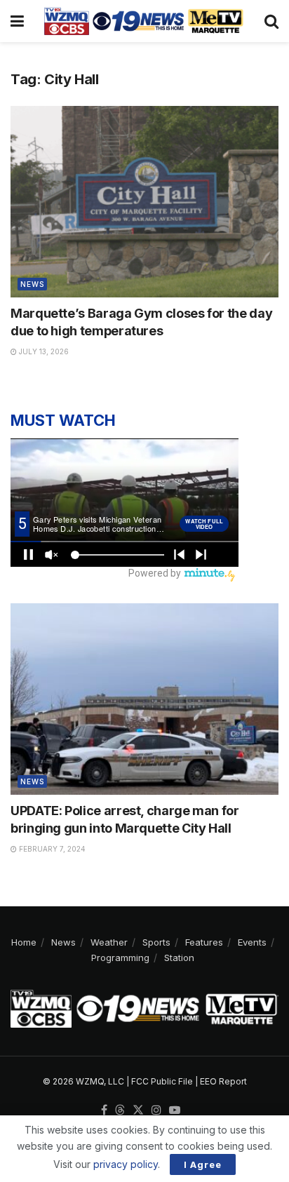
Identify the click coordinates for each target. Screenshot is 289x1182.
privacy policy (125, 1164)
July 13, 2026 (43, 351)
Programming (120, 957)
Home (23, 942)
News (32, 284)
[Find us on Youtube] (174, 1110)
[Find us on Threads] (120, 1110)
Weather (109, 942)
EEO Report (223, 1081)
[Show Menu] (17, 21)
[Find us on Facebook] (104, 1110)
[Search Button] (271, 21)
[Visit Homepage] (143, 21)
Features (204, 942)
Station (179, 957)
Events (252, 942)
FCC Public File (162, 1081)
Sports (156, 942)
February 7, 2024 (51, 849)
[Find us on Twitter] (138, 1110)
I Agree (203, 1164)
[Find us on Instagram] (156, 1110)
